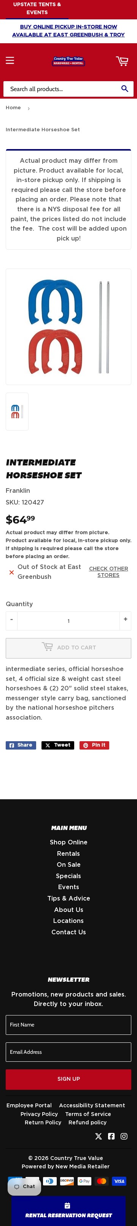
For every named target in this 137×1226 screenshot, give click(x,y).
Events (68, 887)
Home (13, 107)
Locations (68, 921)
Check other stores (108, 572)
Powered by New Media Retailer (66, 1166)
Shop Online (69, 842)
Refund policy (87, 1122)
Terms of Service (88, 1114)
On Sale (69, 865)
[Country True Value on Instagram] (124, 1137)
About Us (68, 910)
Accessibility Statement (92, 1105)
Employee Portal (29, 1105)
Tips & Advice (68, 899)
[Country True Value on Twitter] (98, 1137)
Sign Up (68, 1079)
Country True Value (76, 1158)
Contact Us (68, 932)
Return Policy (43, 1122)
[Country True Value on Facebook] (111, 1137)
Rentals (68, 854)
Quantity (19, 604)
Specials (68, 876)
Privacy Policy (39, 1114)
